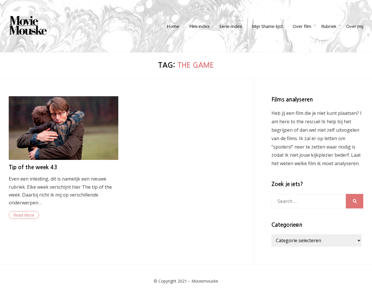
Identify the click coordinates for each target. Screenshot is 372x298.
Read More (23, 215)
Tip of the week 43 (33, 167)
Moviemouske (205, 281)
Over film (302, 26)
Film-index (199, 26)
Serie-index (230, 26)
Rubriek (328, 26)
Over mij (354, 26)
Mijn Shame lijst (267, 26)
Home (173, 26)
